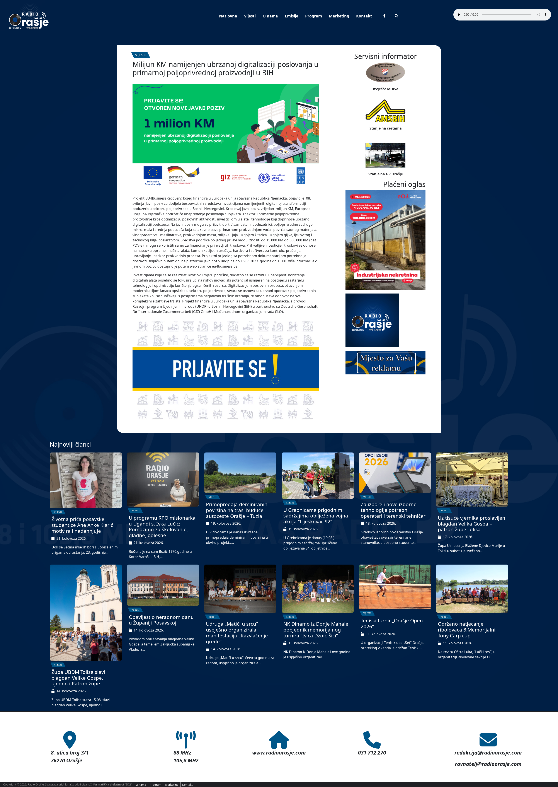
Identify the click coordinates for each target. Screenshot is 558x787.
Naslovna (228, 16)
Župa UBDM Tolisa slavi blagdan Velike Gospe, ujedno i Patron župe (78, 678)
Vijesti (250, 16)
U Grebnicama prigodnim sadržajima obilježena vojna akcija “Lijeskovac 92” (315, 516)
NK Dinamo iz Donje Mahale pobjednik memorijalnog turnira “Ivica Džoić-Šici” (315, 629)
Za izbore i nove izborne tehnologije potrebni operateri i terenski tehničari (394, 510)
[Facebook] (384, 15)
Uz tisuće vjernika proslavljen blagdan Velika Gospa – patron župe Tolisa (471, 523)
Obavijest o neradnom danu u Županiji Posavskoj (161, 620)
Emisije (291, 16)
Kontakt (364, 16)
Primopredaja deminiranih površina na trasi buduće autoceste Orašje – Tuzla (236, 510)
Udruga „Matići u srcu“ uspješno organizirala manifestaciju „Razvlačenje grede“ (237, 632)
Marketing (339, 16)
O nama (270, 16)
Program (313, 16)
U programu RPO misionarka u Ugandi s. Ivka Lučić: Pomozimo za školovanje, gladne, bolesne (162, 526)
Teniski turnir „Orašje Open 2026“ (392, 623)
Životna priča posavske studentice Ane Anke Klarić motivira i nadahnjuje (82, 525)
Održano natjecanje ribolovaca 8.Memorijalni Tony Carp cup (466, 629)
